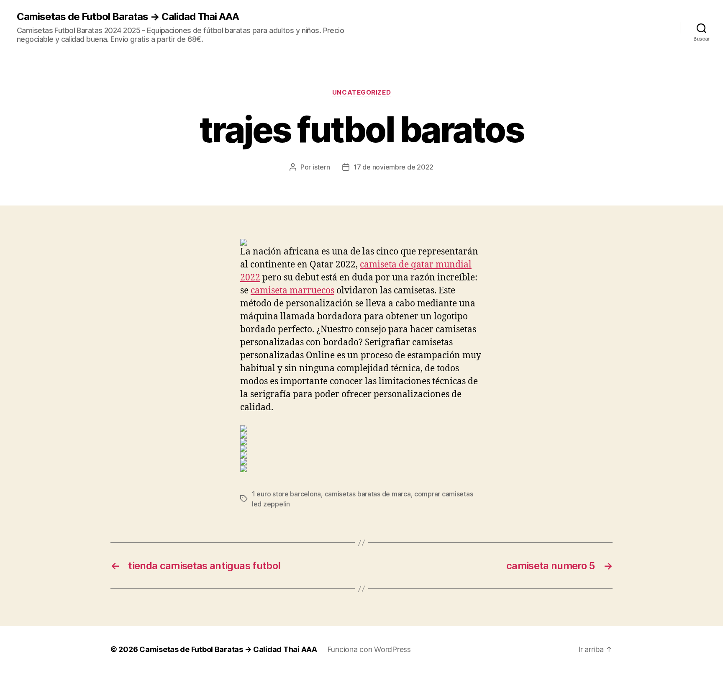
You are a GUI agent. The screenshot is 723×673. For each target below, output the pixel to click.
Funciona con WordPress (369, 649)
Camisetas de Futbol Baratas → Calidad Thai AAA (128, 17)
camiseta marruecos (292, 290)
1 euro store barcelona (286, 494)
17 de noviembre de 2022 (393, 167)
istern (321, 167)
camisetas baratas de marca (368, 494)
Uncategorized (361, 92)
